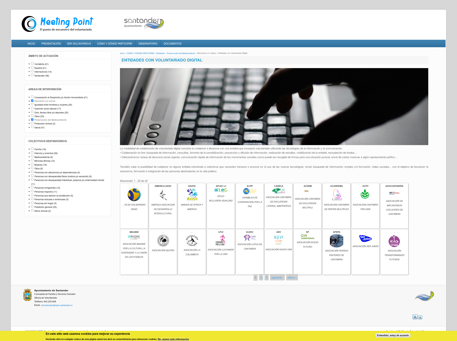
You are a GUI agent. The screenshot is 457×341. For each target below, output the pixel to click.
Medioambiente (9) (43, 156)
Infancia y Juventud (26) (46, 153)
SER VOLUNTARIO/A (79, 43)
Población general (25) (45, 206)
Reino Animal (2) (42, 210)
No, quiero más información (173, 339)
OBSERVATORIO (147, 43)
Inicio (122, 53)
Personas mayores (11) (45, 191)
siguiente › (277, 277)
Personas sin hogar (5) (45, 203)
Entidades (160, 53)
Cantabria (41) (41, 63)
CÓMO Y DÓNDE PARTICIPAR (114, 43)
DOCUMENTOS (173, 43)
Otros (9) (38, 168)
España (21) (40, 67)
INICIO (31, 43)
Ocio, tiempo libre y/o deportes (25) (51, 112)
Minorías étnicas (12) (44, 160)
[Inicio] (58, 32)
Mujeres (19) (40, 164)
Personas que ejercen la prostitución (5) (53, 195)
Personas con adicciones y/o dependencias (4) (57, 172)
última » (292, 277)
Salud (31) (39, 127)
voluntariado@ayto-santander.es (56, 305)
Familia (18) (40, 149)
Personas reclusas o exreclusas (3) (51, 199)
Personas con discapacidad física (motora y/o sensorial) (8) (63, 176)
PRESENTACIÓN (51, 43)
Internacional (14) (43, 71)
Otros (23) (39, 116)
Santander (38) (41, 75)
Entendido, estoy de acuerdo (393, 335)
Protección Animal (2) (44, 123)
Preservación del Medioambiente (181, 53)
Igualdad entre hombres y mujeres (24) (53, 104)
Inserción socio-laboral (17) (47, 108)
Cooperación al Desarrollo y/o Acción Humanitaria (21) (61, 97)
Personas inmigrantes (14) (47, 187)
